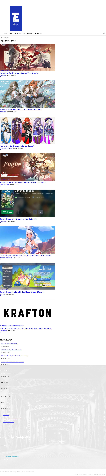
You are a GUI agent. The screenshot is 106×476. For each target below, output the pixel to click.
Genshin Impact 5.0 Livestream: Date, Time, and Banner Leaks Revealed (25, 255)
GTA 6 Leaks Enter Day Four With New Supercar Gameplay (14, 355)
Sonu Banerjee (3, 330)
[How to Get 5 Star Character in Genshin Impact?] (27, 130)
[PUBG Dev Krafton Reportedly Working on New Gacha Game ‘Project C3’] (27, 313)
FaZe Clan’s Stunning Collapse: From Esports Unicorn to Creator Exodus (17, 393)
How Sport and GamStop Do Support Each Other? (12, 399)
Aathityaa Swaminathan (6, 148)
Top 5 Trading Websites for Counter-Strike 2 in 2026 (13, 373)
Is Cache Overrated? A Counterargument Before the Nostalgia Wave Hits (17, 386)
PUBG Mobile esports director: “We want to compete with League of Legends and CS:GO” (21, 406)
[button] (104, 33)
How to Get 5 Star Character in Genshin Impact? (17, 146)
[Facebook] (1, 463)
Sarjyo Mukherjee (4, 184)
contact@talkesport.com (12, 456)
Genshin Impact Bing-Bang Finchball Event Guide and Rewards (22, 292)
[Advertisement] (69, 18)
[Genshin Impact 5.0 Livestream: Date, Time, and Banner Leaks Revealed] (27, 240)
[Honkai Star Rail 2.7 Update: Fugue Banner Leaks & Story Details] (27, 167)
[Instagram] (5, 463)
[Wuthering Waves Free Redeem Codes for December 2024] (27, 94)
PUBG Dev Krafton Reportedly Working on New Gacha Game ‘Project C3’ (25, 328)
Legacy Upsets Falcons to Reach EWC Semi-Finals (12, 362)
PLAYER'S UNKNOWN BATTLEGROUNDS (12, 326)
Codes (1, 107)
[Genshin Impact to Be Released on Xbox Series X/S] (27, 203)
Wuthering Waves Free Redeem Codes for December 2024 (21, 109)
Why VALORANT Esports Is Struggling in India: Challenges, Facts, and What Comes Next (21, 380)
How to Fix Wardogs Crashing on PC (9, 343)
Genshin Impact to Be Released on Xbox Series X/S (18, 219)
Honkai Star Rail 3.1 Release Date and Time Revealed (19, 73)
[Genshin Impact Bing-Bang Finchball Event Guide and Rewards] (27, 276)
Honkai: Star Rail (4, 70)
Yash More (2, 294)
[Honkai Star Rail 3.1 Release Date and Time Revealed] (27, 57)
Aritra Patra (3, 75)
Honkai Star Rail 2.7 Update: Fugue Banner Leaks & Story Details (23, 182)
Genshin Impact (4, 143)
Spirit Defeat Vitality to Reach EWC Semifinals (11, 349)
